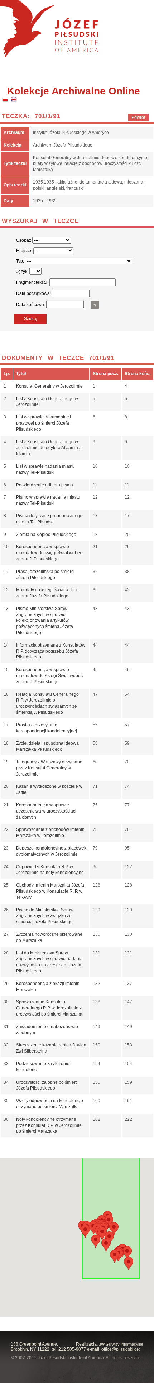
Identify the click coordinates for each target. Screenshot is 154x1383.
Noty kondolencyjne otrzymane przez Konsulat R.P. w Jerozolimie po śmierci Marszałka (49, 1125)
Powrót (138, 117)
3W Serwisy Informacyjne (121, 1344)
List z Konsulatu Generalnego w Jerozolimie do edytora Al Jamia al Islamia (49, 448)
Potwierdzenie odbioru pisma (44, 484)
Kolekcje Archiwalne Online (73, 91)
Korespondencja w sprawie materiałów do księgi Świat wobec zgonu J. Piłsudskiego (49, 552)
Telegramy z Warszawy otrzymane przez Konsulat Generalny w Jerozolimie (49, 768)
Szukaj (30, 318)
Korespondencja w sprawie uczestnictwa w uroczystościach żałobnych (47, 811)
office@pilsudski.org (121, 1349)
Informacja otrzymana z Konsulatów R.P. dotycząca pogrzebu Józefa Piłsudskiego (50, 651)
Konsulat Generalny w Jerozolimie (49, 386)
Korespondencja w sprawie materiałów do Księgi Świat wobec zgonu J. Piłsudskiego (49, 675)
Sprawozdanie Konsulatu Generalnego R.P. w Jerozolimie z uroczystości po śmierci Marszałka (49, 1008)
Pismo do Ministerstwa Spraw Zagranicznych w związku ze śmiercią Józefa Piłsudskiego (44, 916)
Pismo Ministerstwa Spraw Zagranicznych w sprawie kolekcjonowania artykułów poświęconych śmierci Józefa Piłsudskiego (44, 620)
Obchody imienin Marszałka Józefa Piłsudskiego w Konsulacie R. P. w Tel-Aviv (50, 891)
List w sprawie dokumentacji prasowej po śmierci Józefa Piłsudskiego (43, 423)
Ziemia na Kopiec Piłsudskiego (46, 534)
